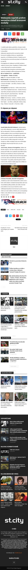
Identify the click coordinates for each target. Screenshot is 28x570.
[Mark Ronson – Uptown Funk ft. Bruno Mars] (5, 459)
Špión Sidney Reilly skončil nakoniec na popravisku (5, 308)
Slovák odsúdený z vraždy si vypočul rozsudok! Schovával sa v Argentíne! (18, 359)
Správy (4, 14)
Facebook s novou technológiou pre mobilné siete (7, 229)
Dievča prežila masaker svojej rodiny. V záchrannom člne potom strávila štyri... (18, 439)
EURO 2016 (13, 209)
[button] (26, 2)
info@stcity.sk (18, 552)
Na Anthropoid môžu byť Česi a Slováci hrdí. (21, 228)
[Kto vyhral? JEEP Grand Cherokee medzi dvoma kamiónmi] (5, 351)
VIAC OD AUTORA (6, 256)
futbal (8, 209)
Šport (11, 14)
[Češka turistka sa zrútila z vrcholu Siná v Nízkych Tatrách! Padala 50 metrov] (5, 270)
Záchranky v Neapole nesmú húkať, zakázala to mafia (21, 326)
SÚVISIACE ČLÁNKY (7, 254)
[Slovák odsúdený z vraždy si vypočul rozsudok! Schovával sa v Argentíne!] (5, 359)
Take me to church (14, 449)
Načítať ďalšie (13, 366)
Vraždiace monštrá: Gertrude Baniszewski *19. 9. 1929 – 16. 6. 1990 (21, 488)
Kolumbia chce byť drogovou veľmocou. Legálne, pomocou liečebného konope (17, 466)
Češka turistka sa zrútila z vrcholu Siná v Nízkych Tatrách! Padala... (21, 388)
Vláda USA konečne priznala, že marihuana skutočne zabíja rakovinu (7, 488)
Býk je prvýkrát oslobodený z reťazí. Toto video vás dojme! (21, 504)
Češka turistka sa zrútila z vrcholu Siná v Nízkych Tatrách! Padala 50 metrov (17, 270)
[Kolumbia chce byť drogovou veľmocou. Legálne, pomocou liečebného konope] (5, 466)
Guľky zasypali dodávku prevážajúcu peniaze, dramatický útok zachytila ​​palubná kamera (18, 430)
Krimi (2, 264)
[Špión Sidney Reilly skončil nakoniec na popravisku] (7, 301)
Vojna (2, 279)
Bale (23, 209)
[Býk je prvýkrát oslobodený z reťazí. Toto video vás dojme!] (21, 496)
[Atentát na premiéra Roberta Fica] (5, 262)
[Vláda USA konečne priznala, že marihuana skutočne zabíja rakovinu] (7, 480)
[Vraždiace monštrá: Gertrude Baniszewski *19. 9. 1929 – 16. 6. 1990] (21, 480)
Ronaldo (18, 209)
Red (3, 28)
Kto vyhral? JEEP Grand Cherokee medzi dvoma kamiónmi (16, 351)
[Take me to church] (5, 451)
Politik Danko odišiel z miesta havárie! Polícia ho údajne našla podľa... (21, 404)
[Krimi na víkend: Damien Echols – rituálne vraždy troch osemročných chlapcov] (7, 496)
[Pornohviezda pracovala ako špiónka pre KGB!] (5, 344)
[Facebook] (14, 562)
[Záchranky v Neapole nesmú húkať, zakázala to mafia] (21, 319)
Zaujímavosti (3, 484)
